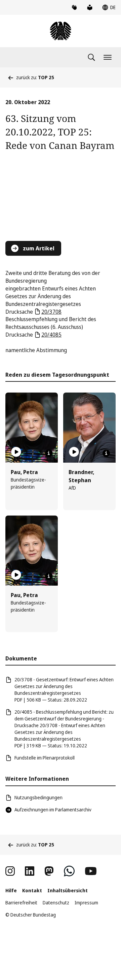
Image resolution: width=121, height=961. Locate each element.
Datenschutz (56, 902)
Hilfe (11, 890)
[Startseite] (60, 31)
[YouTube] (91, 871)
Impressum (86, 902)
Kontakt (32, 890)
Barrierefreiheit (21, 902)
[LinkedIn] (29, 871)
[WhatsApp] (69, 871)
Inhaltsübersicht (67, 890)
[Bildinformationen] (49, 453)
